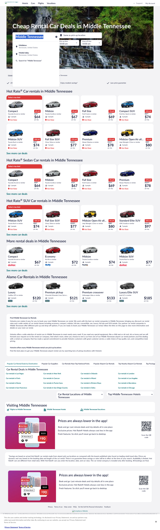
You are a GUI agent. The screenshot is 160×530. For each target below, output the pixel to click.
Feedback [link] (107, 507)
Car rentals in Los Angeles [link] (128, 378)
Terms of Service (24, 527)
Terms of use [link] (58, 507)
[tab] (22, 364)
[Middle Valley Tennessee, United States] (35, 54)
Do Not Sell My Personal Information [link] (90, 507)
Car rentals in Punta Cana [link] (53, 383)
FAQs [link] (75, 507)
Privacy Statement (11, 527)
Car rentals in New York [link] (52, 374)
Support (139, 3)
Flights (41, 3)
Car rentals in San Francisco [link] (16, 388)
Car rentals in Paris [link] (13, 378)
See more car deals (16, 153)
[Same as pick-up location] (80, 35)
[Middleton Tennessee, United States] (35, 46)
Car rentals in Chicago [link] (126, 388)
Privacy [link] (50, 507)
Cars (33, 3)
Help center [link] (68, 507)
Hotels (25, 3)
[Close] (156, 522)
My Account (150, 3)
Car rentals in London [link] (126, 374)
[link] (24, 409)
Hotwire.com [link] (12, 75)
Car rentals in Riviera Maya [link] (91, 383)
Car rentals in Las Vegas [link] (15, 374)
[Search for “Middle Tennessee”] (35, 61)
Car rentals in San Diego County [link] (55, 388)
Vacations (51, 3)
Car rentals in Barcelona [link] (127, 383)
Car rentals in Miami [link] (88, 378)
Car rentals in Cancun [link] (51, 378)
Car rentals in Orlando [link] (89, 374)
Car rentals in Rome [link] (13, 383)
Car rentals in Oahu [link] (88, 388)
